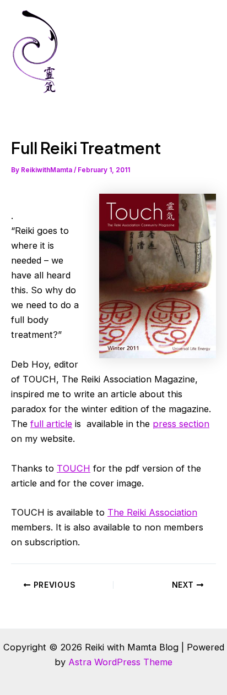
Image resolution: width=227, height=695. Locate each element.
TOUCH (73, 468)
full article (51, 423)
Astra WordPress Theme (120, 661)
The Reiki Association (152, 512)
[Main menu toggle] (203, 51)
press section (181, 423)
